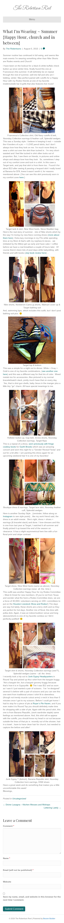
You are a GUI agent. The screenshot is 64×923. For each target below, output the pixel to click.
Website (7, 882)
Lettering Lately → (52, 808)
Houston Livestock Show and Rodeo (30, 604)
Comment (8, 826)
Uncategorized (19, 798)
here (21, 177)
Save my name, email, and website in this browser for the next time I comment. (32, 898)
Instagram (8, 516)
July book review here (35, 253)
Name (6, 858)
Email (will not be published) (18, 870)
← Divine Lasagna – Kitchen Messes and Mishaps (26, 804)
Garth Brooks (26, 447)
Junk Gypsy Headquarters (40, 676)
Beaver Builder (49, 919)
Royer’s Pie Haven (41, 703)
